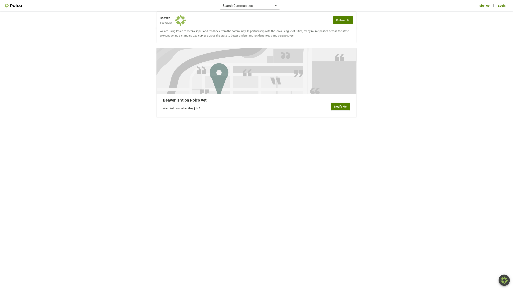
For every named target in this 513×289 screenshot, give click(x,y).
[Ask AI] (504, 280)
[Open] (276, 5)
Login (502, 5)
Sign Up (484, 5)
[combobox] (246, 5)
